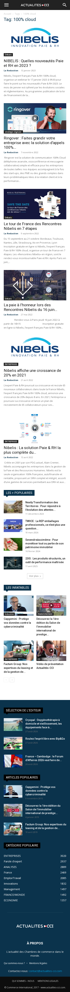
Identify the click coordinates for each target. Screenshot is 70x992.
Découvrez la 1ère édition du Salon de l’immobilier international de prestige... (48, 626)
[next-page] (12, 680)
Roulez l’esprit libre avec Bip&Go (45, 738)
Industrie (9, 614)
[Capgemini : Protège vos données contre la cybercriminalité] (19, 605)
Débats (8, 54)
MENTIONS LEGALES (48, 981)
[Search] (65, 5)
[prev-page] (6, 680)
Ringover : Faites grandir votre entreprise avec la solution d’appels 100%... (34, 143)
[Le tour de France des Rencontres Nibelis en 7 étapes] (35, 204)
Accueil (7, 13)
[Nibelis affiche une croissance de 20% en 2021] (35, 351)
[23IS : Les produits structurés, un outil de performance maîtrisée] (13, 563)
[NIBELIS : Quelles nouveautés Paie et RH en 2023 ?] (35, 41)
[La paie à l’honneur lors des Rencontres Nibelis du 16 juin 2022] (35, 285)
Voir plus (33, 576)
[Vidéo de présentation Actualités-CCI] (51, 651)
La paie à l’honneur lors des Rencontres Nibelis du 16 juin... (30, 307)
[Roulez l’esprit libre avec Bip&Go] (13, 743)
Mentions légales (38, 963)
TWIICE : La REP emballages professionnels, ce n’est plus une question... (45, 525)
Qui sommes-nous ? (14, 963)
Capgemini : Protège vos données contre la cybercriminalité (17, 622)
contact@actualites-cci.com (45, 971)
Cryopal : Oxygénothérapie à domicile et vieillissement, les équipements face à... (43, 723)
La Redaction (11, 70)
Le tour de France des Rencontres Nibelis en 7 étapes (33, 226)
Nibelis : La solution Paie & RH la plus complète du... (32, 450)
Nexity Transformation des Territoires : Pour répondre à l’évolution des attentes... (42, 506)
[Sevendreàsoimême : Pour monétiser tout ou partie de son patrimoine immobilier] (13, 544)
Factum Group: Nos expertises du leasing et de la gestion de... (18, 668)
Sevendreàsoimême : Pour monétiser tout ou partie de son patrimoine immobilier (44, 543)
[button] (6, 5)
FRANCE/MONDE (45, 614)
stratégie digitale (13, 132)
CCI (39, 659)
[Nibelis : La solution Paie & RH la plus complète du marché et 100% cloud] (35, 428)
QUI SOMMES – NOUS (23, 981)
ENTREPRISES (11, 364)
